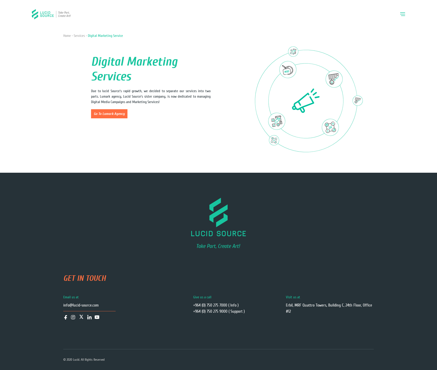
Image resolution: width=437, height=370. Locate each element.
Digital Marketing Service (105, 35)
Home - (68, 35)
